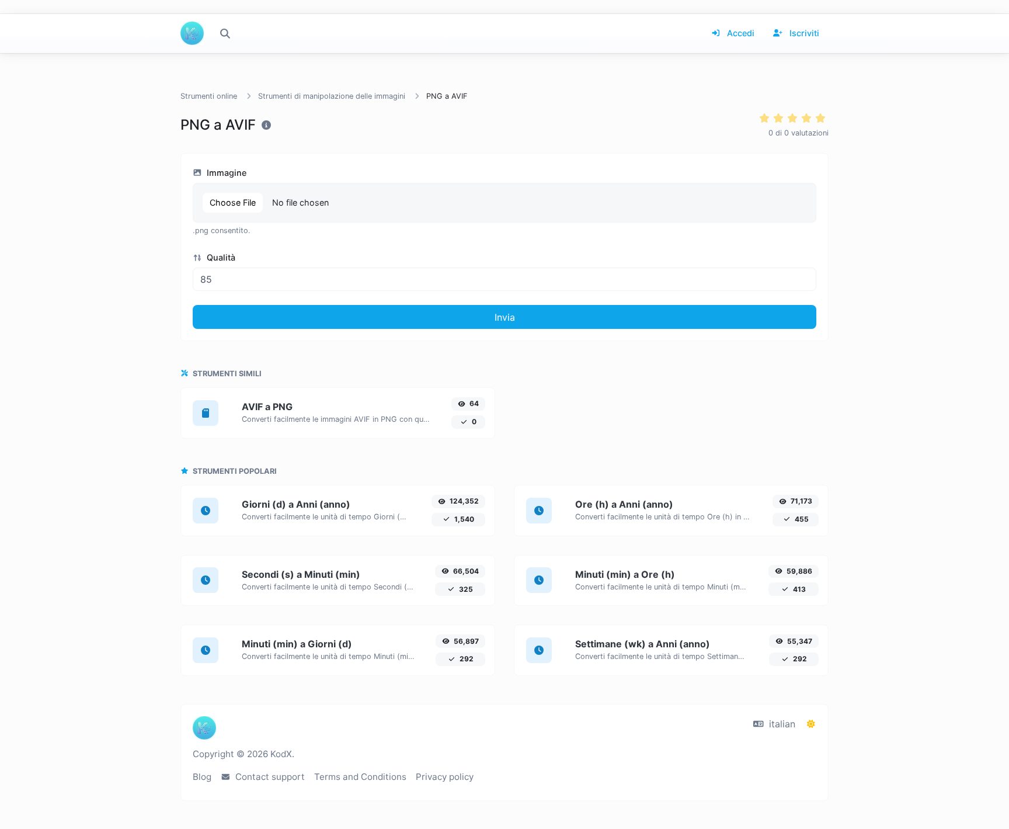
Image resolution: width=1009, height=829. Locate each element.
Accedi (739, 33)
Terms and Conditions (360, 776)
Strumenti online (208, 96)
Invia (505, 317)
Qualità (219, 257)
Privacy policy (445, 776)
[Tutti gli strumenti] (224, 33)
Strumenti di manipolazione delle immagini (331, 96)
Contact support (269, 776)
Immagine (225, 173)
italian (780, 724)
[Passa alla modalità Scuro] (811, 723)
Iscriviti (803, 33)
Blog (202, 776)
